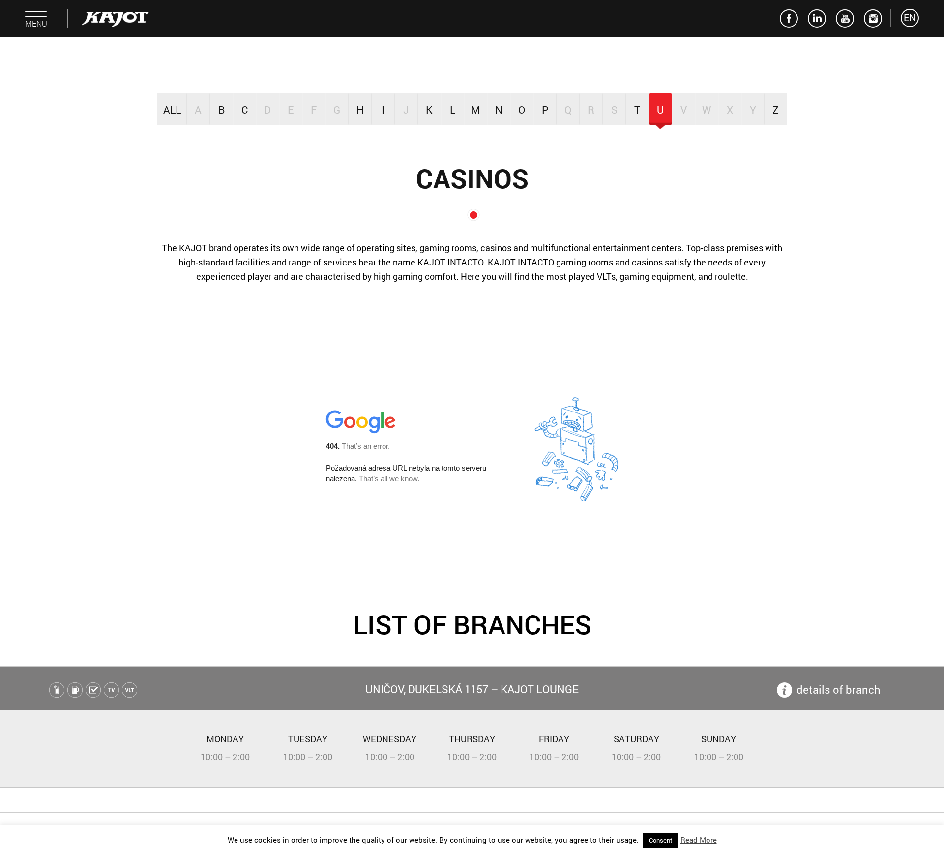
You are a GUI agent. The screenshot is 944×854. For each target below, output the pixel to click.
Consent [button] (661, 840)
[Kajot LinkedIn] (817, 18)
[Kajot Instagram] (873, 18)
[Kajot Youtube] (845, 18)
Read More (698, 840)
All (172, 110)
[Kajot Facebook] (789, 18)
